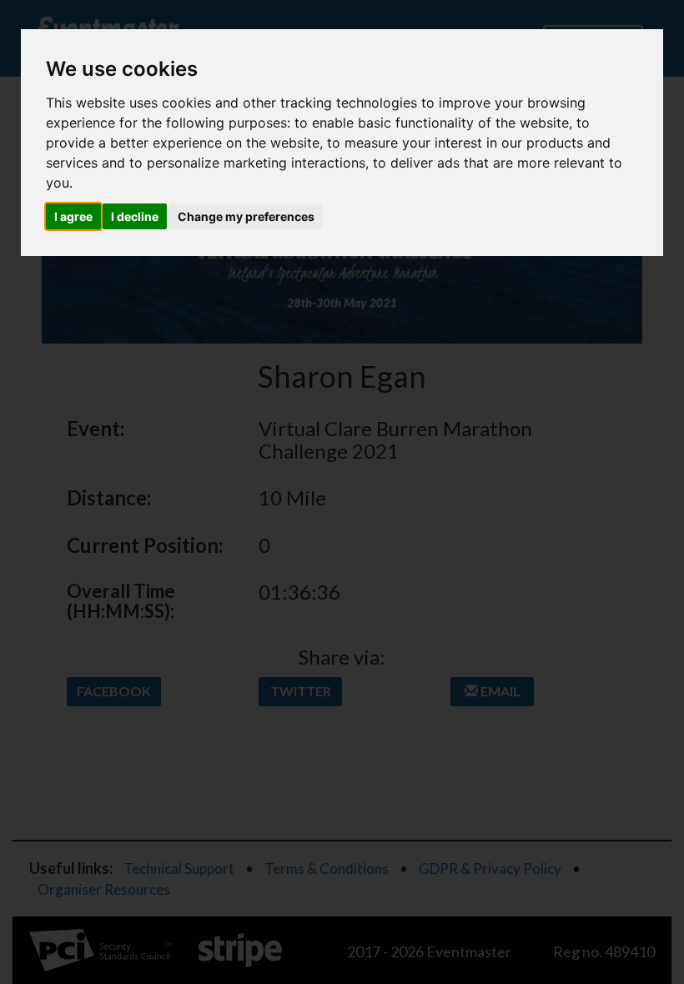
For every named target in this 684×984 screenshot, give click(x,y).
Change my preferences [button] (246, 216)
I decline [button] (134, 216)
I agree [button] (73, 216)
